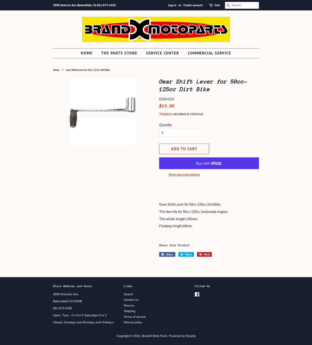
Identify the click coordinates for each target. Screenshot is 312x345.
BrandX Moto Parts (154, 336)
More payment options (184, 174)
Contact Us (131, 299)
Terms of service (135, 316)
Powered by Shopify (182, 336)
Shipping (165, 114)
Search (128, 294)
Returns (129, 305)
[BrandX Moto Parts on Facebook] (197, 295)
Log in (172, 5)
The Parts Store (119, 53)
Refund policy (133, 322)
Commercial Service (209, 53)
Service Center (162, 53)
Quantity (165, 125)
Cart (217, 5)
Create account (193, 5)
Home (86, 53)
